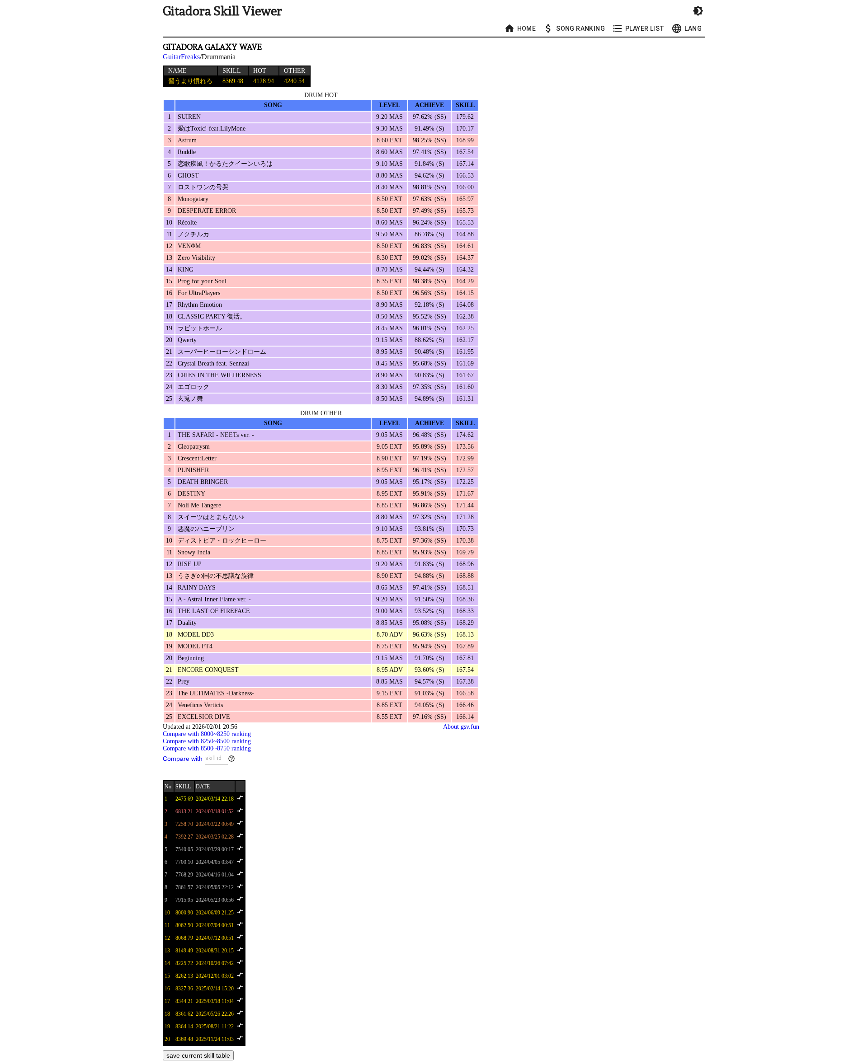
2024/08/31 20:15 (215, 950)
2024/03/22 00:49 (215, 824)
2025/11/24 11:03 (215, 1039)
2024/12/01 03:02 (215, 976)
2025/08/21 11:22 (215, 1026)
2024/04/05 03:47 (215, 862)
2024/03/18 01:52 (215, 811)
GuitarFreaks (181, 57)
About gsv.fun (461, 726)
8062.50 (184, 925)
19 (167, 1026)
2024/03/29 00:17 (215, 849)
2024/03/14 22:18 (215, 799)
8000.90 (184, 912)
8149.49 (184, 950)
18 (167, 1014)
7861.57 (184, 887)
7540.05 (184, 849)
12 (167, 938)
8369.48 (184, 1039)
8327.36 (184, 988)
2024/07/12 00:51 (215, 938)
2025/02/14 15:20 (215, 988)
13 (167, 950)
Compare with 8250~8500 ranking (207, 741)
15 (167, 976)
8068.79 (184, 938)
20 (167, 1039)
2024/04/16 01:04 (215, 875)
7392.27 (184, 837)
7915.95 (184, 900)
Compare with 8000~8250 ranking (207, 734)
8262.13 (184, 976)
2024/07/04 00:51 (215, 925)
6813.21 (184, 811)
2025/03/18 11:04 (215, 1001)
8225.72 (184, 963)
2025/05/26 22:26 (215, 1014)
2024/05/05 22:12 (215, 887)
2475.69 (184, 799)
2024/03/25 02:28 (215, 837)
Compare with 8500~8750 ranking (207, 748)
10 (167, 912)
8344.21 (184, 1001)
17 (167, 1001)
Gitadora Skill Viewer (222, 11)
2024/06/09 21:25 (215, 912)
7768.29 (184, 875)
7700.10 (184, 862)
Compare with (183, 758)
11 (167, 925)
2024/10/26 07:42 (215, 963)
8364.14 (184, 1026)
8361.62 (184, 1014)
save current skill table (198, 1055)
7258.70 (184, 824)
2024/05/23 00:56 (215, 900)
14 (167, 963)
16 (167, 988)
